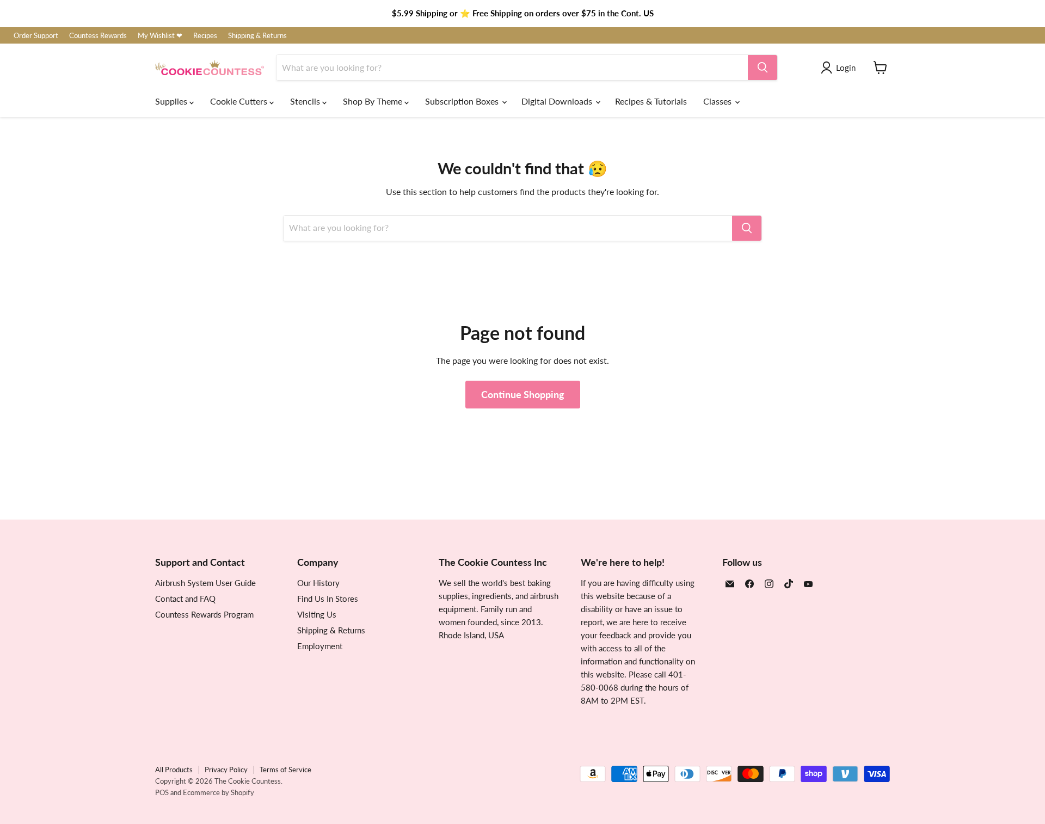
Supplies (172, 101)
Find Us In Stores (327, 598)
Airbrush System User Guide (205, 583)
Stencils (306, 101)
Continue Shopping (522, 394)
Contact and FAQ (185, 598)
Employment (319, 646)
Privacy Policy (226, 769)
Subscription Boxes (463, 101)
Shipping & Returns (257, 36)
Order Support (36, 36)
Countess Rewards (98, 36)
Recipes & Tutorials (651, 101)
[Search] (762, 67)
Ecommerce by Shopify (218, 792)
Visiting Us (316, 614)
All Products (174, 769)
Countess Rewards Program (204, 614)
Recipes (205, 36)
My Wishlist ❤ (160, 36)
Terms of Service (285, 769)
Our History (318, 583)
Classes (718, 101)
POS (162, 792)
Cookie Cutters (239, 101)
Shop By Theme (373, 101)
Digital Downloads (557, 101)
